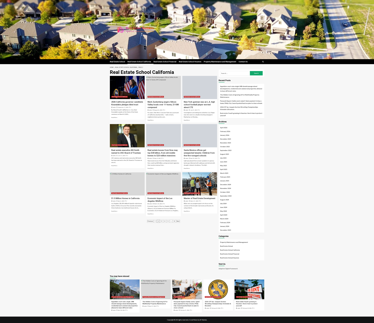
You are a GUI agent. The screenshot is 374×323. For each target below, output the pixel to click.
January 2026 (224, 135)
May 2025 (223, 165)
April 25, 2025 (193, 158)
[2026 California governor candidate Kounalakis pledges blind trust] (127, 87)
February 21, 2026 (184, 310)
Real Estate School (117, 62)
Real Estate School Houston (190, 62)
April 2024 (223, 215)
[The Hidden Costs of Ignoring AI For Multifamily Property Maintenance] (156, 289)
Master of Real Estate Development (199, 198)
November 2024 (225, 188)
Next (178, 221)
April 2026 (223, 127)
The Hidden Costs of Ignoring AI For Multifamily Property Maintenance (239, 96)
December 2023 (225, 230)
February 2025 (225, 177)
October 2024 (225, 192)
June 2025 (223, 162)
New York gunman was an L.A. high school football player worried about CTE (199, 105)
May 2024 (223, 211)
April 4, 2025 (121, 201)
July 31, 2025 (193, 110)
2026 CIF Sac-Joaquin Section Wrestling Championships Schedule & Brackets (239, 108)
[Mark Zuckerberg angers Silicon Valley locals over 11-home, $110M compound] (163, 87)
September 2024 (226, 196)
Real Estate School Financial (164, 62)
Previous (150, 221)
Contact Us (243, 62)
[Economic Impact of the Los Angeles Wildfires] (163, 184)
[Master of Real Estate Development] (199, 184)
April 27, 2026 (152, 306)
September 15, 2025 (123, 107)
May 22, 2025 (157, 158)
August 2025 (224, 154)
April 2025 (223, 169)
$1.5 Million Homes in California (125, 198)
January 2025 (224, 181)
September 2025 (226, 150)
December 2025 (225, 139)
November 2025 (225, 143)
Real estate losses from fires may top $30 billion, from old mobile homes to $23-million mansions (163, 153)
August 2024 (224, 200)
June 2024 (223, 207)
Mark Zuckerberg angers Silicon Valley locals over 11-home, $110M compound (163, 105)
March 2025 (224, 173)
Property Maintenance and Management (220, 62)
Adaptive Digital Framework (228, 268)
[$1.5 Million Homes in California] (127, 184)
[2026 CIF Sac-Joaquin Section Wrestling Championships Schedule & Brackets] (218, 289)
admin (114, 107)
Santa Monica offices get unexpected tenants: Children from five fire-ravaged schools (199, 153)
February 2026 (225, 131)
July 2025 (223, 158)
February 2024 (225, 222)
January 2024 (224, 226)
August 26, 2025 (158, 110)
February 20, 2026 (215, 308)
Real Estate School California (139, 62)
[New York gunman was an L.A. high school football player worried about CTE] (199, 87)
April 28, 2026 (121, 310)
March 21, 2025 (194, 201)
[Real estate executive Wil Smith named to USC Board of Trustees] (127, 135)
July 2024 (223, 203)
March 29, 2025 (158, 203)
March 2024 (224, 219)
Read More (114, 117)
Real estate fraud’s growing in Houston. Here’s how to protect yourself (241, 114)
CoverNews (193, 320)
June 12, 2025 (121, 155)
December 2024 (225, 184)
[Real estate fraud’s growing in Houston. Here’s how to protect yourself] (249, 289)
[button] (263, 61)
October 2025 (225, 146)
